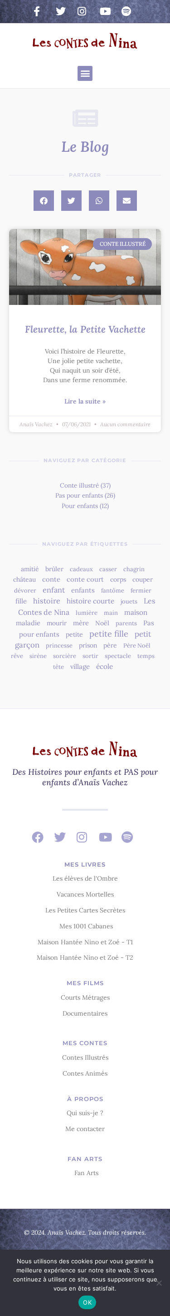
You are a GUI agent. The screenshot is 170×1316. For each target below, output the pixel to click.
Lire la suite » (85, 401)
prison (88, 645)
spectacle (118, 656)
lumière (86, 613)
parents (126, 623)
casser (108, 569)
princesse (59, 645)
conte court (85, 579)
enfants (83, 590)
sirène (38, 656)
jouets (129, 601)
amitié (30, 569)
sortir (90, 656)
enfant (54, 589)
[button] (85, 73)
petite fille (108, 633)
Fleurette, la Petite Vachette (85, 329)
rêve (17, 656)
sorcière (64, 656)
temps (146, 656)
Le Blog (85, 146)
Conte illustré (79, 485)
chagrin (134, 569)
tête (58, 667)
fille (21, 601)
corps (118, 579)
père (110, 645)
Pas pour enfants (79, 495)
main (111, 613)
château (24, 579)
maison (135, 612)
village (80, 666)
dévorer (25, 590)
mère (81, 622)
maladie (28, 622)
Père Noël (137, 645)
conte (51, 579)
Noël (102, 623)
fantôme (112, 590)
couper (142, 579)
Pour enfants (80, 506)
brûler (54, 569)
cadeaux (81, 569)
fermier (141, 590)
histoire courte (90, 601)
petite (74, 634)
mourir (57, 623)
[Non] (158, 1282)
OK (87, 1302)
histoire (46, 600)
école (104, 666)
